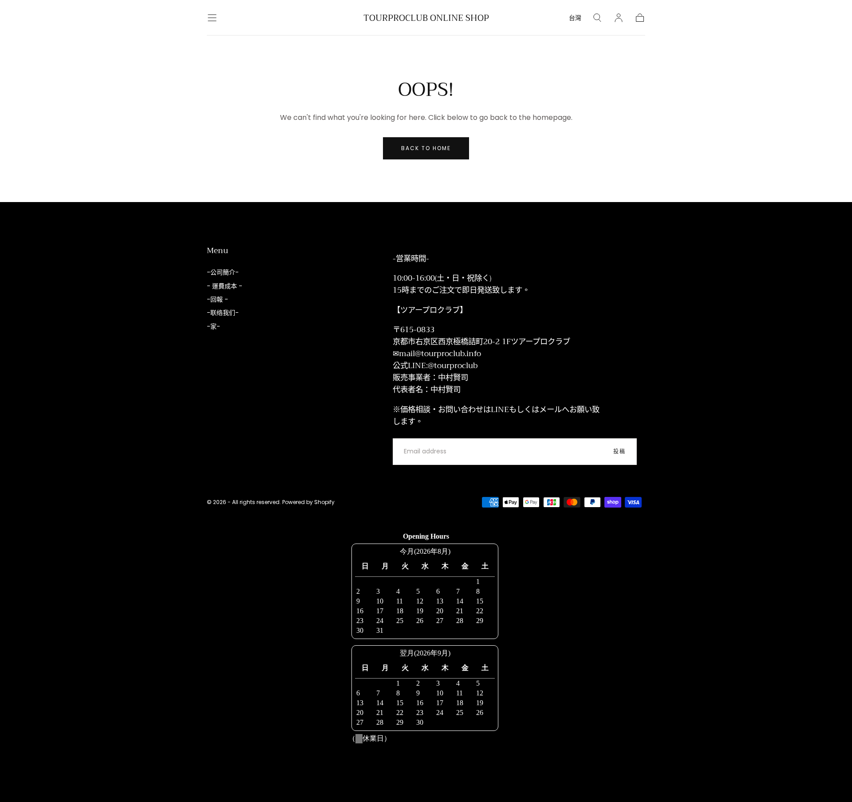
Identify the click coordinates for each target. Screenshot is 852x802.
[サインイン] (618, 17)
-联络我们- (223, 312)
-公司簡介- (223, 272)
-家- (213, 326)
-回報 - (217, 299)
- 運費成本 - (224, 286)
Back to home (426, 148)
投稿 (619, 451)
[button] (212, 17)
